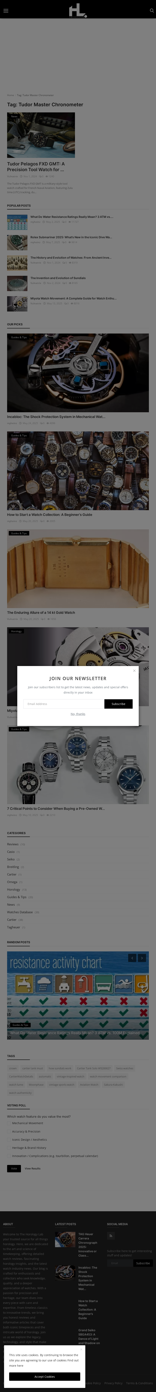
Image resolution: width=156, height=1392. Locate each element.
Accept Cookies (45, 1377)
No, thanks (78, 714)
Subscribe (118, 704)
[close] (134, 670)
